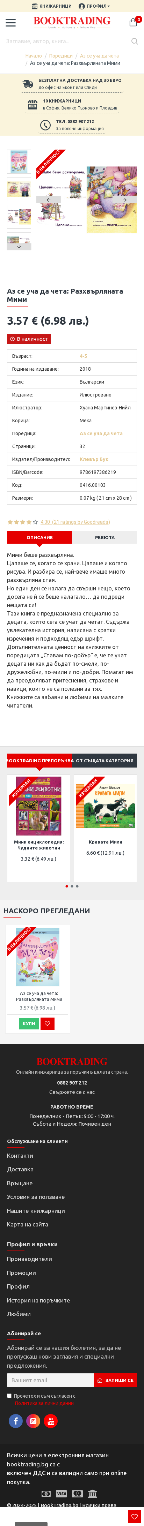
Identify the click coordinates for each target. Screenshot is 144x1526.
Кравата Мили (105, 841)
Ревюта (105, 537)
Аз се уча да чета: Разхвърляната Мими (39, 996)
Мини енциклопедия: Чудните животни (39, 844)
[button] (48, 199)
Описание (40, 537)
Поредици (61, 56)
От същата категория (105, 760)
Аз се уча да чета (99, 56)
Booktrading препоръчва (39, 760)
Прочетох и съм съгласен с (44, 1399)
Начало (34, 56)
